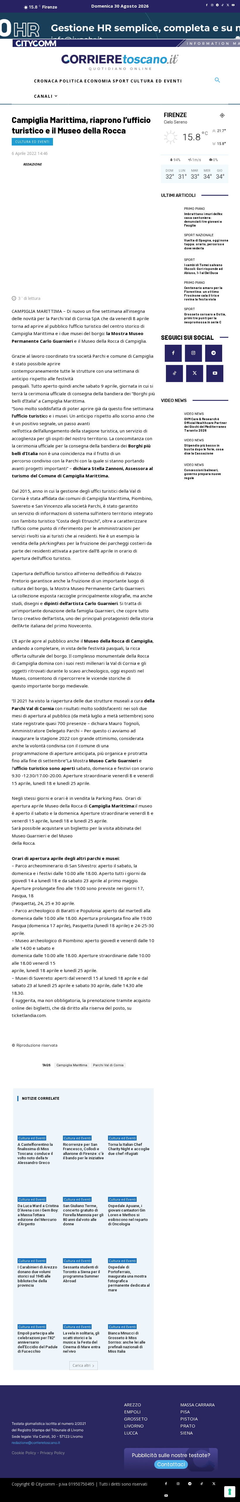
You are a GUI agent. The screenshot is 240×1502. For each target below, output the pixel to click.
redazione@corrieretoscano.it (36, 1442)
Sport (189, 259)
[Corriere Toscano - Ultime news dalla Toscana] (120, 62)
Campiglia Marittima (71, 1065)
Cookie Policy (24, 1452)
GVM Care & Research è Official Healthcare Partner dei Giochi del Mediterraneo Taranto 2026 (205, 424)
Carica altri (81, 1365)
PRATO (187, 1426)
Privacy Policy (52, 1452)
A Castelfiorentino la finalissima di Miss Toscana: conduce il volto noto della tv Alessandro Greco (35, 1153)
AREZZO (132, 1405)
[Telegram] (217, 5)
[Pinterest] (108, 284)
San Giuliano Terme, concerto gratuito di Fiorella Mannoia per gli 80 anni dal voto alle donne (83, 1215)
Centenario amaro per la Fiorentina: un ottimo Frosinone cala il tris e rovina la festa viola (203, 293)
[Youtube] (233, 5)
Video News (194, 413)
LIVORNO (134, 1426)
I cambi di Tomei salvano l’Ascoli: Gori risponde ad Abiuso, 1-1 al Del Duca (203, 268)
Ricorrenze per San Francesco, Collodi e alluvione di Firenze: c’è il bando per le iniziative (83, 1151)
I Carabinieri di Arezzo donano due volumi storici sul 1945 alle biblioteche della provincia (37, 1276)
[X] (228, 5)
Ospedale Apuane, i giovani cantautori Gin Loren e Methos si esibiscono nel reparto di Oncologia (128, 1215)
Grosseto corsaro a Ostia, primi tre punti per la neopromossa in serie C (205, 318)
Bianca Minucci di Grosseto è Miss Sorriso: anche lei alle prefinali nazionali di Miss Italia (126, 1342)
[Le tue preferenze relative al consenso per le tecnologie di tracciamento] (229, 1491)
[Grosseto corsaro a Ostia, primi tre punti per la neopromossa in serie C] (171, 316)
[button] (217, 80)
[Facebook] (207, 5)
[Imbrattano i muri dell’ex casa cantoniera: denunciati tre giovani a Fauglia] (171, 217)
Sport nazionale (199, 235)
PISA (185, 1412)
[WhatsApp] (122, 284)
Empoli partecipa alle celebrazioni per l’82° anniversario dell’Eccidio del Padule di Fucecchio (38, 1342)
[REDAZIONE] (17, 164)
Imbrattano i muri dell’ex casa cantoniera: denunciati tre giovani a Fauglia (203, 219)
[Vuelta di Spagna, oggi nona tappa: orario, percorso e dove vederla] (171, 242)
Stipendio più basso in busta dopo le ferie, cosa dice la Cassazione (204, 449)
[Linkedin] (135, 284)
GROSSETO (136, 1419)
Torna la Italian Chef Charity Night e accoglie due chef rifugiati (129, 1149)
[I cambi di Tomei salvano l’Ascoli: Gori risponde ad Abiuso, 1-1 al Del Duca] (171, 266)
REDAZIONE (32, 164)
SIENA (186, 1433)
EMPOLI (132, 1412)
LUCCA (131, 1433)
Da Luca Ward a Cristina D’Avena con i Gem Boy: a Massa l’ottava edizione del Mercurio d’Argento (38, 1215)
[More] (149, 284)
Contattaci (171, 1464)
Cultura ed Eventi (32, 142)
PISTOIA (189, 1419)
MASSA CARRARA (197, 1405)
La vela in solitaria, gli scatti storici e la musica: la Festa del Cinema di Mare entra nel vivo (81, 1342)
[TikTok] (222, 5)
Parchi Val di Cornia (108, 1065)
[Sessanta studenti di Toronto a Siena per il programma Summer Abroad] (83, 1241)
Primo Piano (194, 208)
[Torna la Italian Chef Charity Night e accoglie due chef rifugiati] (129, 1119)
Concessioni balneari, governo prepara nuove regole (202, 473)
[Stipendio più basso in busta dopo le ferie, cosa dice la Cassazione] (171, 447)
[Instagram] (212, 5)
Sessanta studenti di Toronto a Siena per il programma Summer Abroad (81, 1274)
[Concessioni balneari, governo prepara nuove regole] (171, 472)
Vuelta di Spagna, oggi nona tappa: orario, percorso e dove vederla (206, 244)
